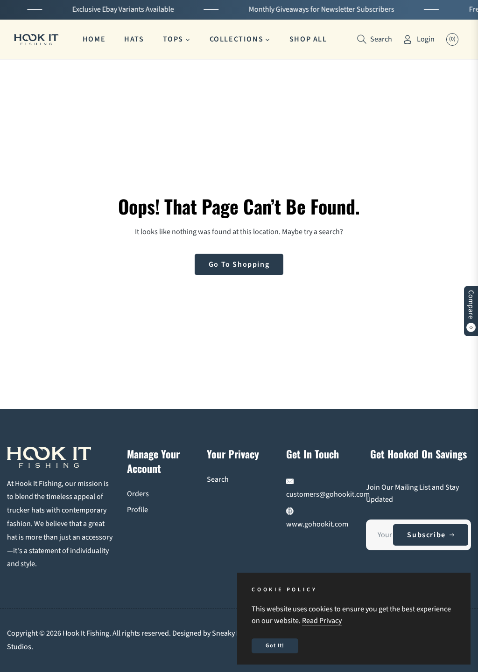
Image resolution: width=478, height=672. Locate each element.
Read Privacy (322, 621)
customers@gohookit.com (328, 494)
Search (218, 479)
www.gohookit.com (317, 524)
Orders (138, 494)
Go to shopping (239, 264)
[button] (374, 39)
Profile (137, 510)
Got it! (275, 646)
